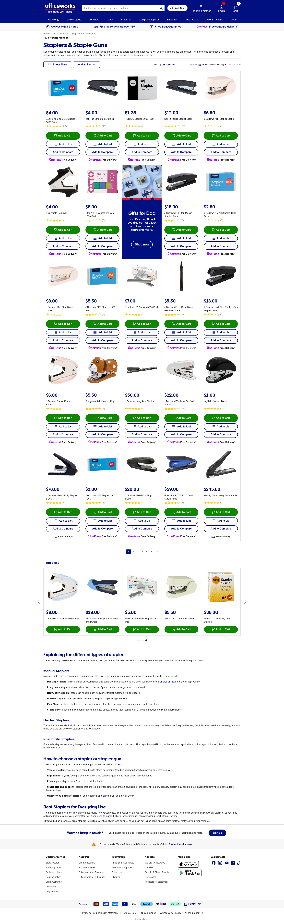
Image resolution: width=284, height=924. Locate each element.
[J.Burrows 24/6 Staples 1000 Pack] (102, 276)
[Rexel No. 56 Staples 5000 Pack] (142, 276)
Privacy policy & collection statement (99, 913)
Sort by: (158, 64)
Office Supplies (61, 33)
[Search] (161, 8)
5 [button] (147, 551)
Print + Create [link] (192, 19)
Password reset (87, 867)
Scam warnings (54, 881)
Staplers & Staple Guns (84, 33)
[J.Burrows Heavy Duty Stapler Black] (63, 465)
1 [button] (128, 551)
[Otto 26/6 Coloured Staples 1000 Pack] (102, 182)
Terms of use (129, 913)
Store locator (52, 862)
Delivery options (54, 872)
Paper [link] (110, 19)
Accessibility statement (156, 881)
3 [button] (137, 551)
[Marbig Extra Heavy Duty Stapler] (221, 465)
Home (46, 33)
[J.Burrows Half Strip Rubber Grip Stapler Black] (221, 276)
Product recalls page (180, 844)
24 (229, 64)
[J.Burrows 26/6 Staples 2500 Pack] (102, 465)
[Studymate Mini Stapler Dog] (102, 370)
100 (239, 64)
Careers (149, 867)
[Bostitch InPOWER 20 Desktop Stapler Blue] (181, 465)
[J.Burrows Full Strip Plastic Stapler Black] (181, 182)
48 (233, 64)
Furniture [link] (94, 19)
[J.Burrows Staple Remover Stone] (63, 370)
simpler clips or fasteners (167, 681)
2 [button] (133, 551)
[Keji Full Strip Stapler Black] (181, 88)
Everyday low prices (122, 867)
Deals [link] (234, 19)
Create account (87, 862)
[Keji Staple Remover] (63, 182)
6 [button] (151, 551)
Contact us (51, 886)
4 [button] (142, 551)
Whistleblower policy (170, 913)
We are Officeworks (155, 862)
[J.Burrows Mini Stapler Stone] (221, 88)
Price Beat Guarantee (123, 862)
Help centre (52, 891)
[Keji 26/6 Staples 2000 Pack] (142, 88)
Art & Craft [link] (125, 19)
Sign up (217, 832)
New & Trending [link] (215, 19)
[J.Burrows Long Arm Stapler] (142, 370)
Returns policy (53, 877)
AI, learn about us (194, 913)
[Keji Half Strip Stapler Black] (102, 88)
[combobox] (123, 8)
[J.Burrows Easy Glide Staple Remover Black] (181, 276)
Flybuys (116, 877)
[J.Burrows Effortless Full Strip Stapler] (181, 370)
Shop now (142, 244)
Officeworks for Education (92, 877)
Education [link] (172, 19)
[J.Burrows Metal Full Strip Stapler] (142, 465)
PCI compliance (148, 913)
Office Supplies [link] (74, 19)
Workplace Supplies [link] (149, 19)
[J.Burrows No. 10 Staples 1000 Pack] (221, 182)
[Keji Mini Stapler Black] (221, 370)
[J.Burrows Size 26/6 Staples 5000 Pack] (63, 88)
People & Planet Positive (157, 872)
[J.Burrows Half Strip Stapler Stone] (63, 276)
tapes (106, 795)
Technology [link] (53, 19)
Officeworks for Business (91, 872)
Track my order (53, 867)
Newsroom (150, 877)
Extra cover (118, 872)
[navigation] (53, 19)
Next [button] (157, 551)
